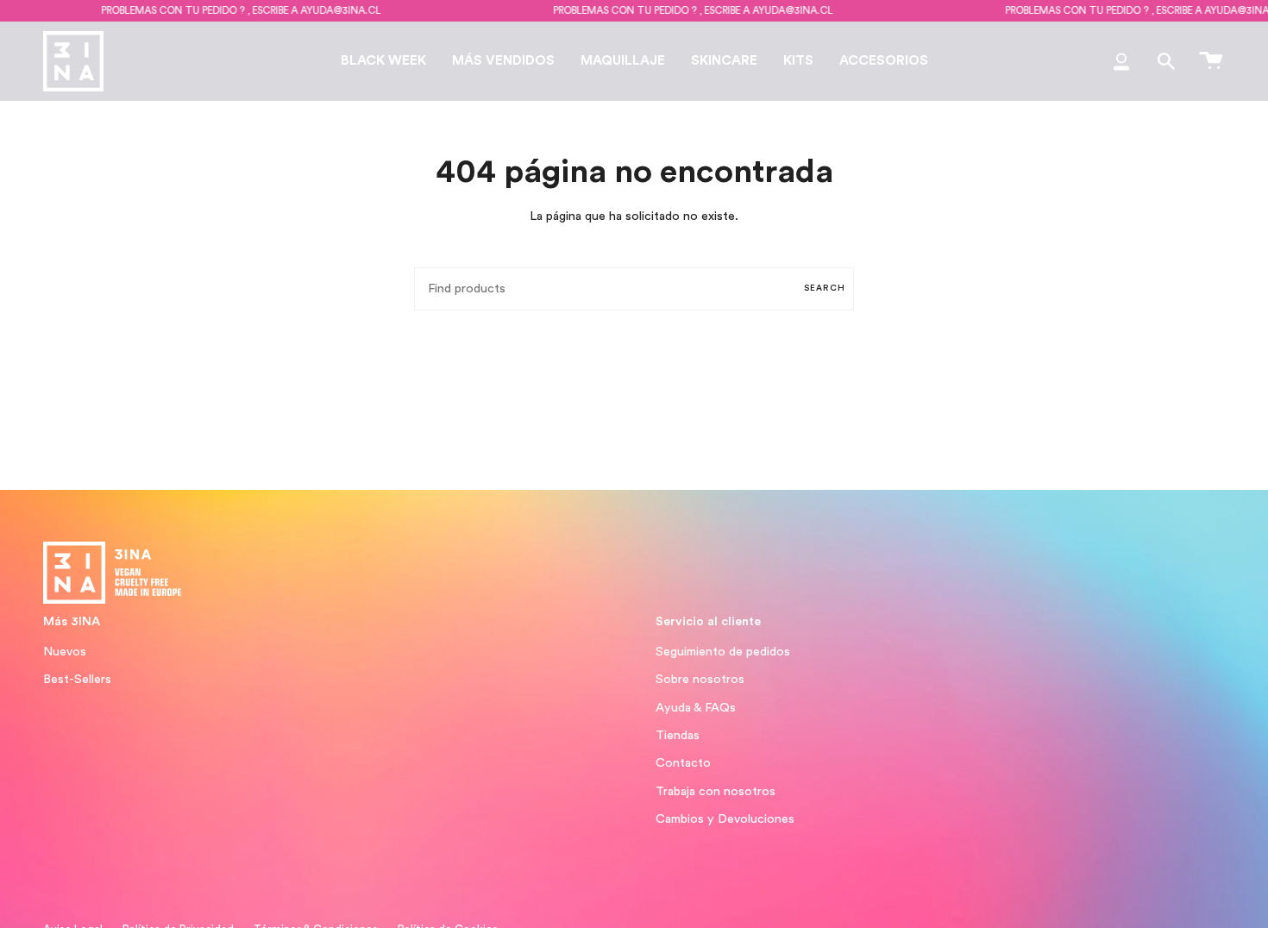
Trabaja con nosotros (715, 791)
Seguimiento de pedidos (723, 651)
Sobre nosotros (700, 679)
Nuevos (64, 651)
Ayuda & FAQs (696, 707)
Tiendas (678, 735)
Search (824, 288)
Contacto (683, 762)
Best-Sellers (77, 679)
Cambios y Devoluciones (725, 818)
